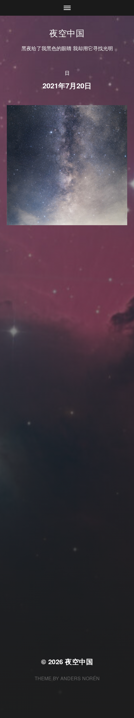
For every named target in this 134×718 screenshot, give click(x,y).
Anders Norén (80, 678)
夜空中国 (66, 32)
